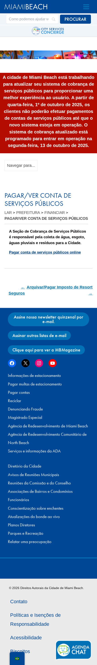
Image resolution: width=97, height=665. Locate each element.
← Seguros (17, 290)
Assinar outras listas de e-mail (39, 335)
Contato (18, 601)
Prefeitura (28, 213)
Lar (8, 213)
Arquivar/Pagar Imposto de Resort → (59, 290)
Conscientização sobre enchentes (35, 508)
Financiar (54, 213)
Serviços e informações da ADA (34, 451)
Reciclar (14, 400)
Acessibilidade (26, 637)
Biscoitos (20, 651)
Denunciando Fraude (25, 409)
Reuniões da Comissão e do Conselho (39, 483)
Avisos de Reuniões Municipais (33, 474)
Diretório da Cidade (24, 466)
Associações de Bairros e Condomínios (40, 491)
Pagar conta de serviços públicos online (45, 252)
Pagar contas (19, 392)
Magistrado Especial (25, 417)
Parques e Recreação (25, 533)
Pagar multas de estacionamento (35, 384)
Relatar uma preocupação (29, 541)
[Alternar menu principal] (86, 6)
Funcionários (18, 499)
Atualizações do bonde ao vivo (34, 516)
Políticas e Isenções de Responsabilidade (35, 619)
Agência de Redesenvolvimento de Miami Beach (48, 426)
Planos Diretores (21, 525)
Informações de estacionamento (34, 375)
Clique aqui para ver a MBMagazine (46, 350)
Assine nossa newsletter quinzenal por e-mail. (48, 319)
